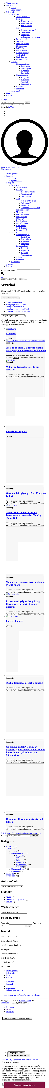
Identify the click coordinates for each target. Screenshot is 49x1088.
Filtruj (28, 926)
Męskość (19, 41)
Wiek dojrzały (21, 57)
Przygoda (25, 73)
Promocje (10, 984)
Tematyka (15, 14)
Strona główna (12, 3)
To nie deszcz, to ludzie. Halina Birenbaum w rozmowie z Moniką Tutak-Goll (23, 515)
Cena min (5, 923)
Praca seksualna (22, 44)
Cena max (37, 923)
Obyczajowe (26, 68)
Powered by (20, 1060)
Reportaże (25, 80)
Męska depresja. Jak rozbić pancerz (24, 683)
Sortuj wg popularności (15, 302)
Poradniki (20, 89)
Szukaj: (4, 836)
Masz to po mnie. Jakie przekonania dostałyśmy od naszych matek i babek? (26, 349)
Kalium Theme (25, 1000)
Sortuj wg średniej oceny (16, 304)
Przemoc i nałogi (22, 39)
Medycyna (25, 35)
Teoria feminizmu (23, 17)
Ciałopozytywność (28, 30)
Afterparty (11, 333)
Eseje (18, 858)
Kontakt (9, 95)
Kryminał (25, 71)
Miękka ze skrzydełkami (15, 899)
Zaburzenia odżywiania (30, 37)
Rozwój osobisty (22, 53)
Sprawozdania (16, 10)
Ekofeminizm (21, 46)
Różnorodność (22, 59)
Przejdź (35, 836)
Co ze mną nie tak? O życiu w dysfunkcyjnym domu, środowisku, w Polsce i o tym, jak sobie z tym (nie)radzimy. (25, 750)
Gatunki (14, 62)
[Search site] (2, 274)
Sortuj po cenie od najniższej (17, 309)
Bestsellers (10, 982)
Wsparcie (9, 93)
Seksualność (26, 32)
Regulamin (10, 988)
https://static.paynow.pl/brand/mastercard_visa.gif (20, 995)
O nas (13, 8)
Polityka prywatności (14, 991)
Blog (8, 975)
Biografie (25, 77)
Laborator (5, 1003)
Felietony (19, 860)
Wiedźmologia (27, 23)
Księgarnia (10, 12)
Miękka (9, 897)
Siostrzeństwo (26, 26)
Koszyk (5, 100)
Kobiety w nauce (28, 21)
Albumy (19, 86)
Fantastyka (25, 66)
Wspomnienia (26, 84)
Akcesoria (10, 846)
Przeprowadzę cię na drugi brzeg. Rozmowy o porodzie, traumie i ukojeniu (23, 604)
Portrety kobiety (14, 621)
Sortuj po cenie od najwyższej (18, 311)
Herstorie (19, 19)
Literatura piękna (23, 64)
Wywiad (24, 82)
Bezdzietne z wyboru (16, 431)
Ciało (18, 28)
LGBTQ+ (20, 48)
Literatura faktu (22, 75)
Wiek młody (21, 55)
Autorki (9, 986)
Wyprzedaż (15, 91)
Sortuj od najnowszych (15, 307)
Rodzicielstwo (21, 50)
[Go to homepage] (6, 169)
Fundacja (9, 5)
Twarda (9, 902)
